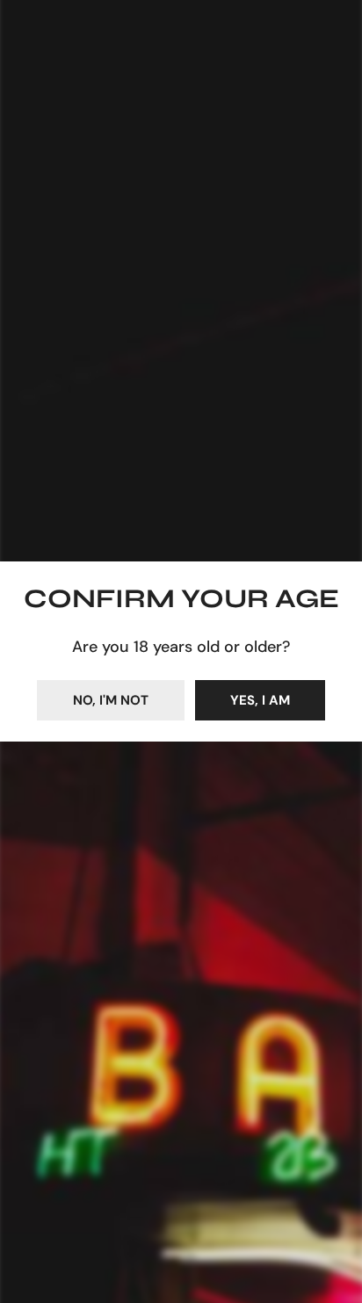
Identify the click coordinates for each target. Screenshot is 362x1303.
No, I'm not (110, 700)
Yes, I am (260, 700)
